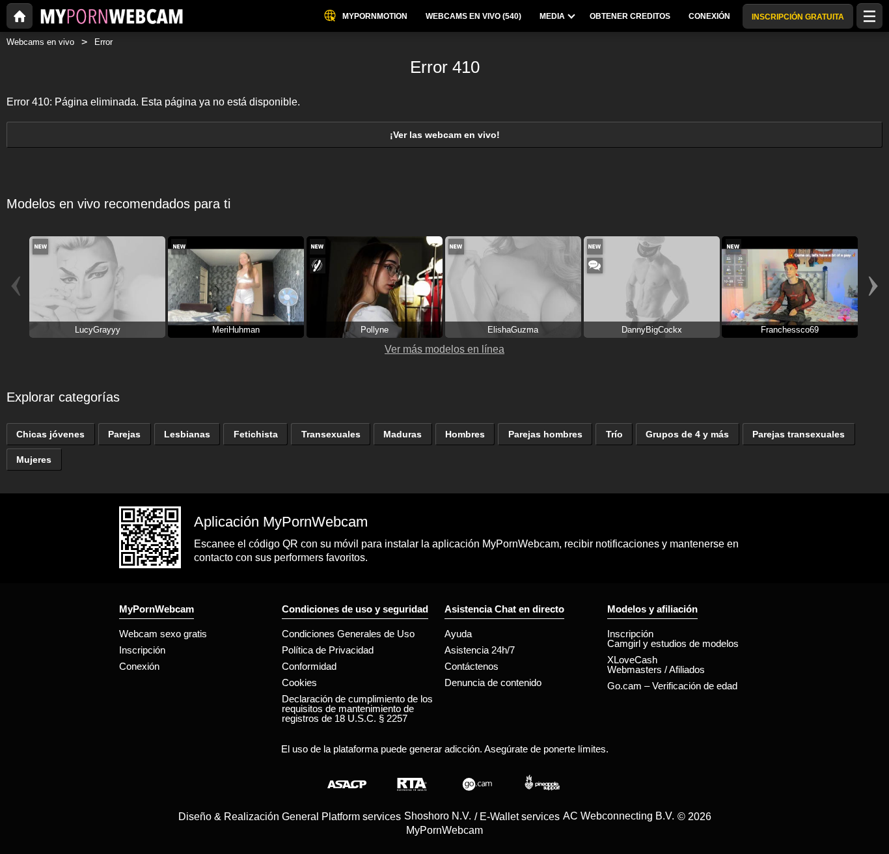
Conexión (139, 666)
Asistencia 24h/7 (479, 649)
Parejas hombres (545, 434)
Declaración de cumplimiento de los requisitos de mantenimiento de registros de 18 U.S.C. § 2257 (357, 708)
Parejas (124, 434)
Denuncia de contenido (492, 682)
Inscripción (142, 649)
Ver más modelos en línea (444, 349)
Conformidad (309, 666)
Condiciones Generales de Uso (348, 633)
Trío (614, 434)
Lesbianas (187, 434)
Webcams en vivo (40, 42)
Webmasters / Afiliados (656, 669)
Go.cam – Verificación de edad (672, 685)
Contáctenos (471, 666)
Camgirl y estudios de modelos (673, 643)
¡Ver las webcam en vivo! (445, 135)
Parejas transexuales (798, 434)
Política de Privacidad (328, 649)
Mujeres (33, 459)
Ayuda (458, 633)
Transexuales (331, 434)
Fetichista (256, 434)
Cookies (299, 682)
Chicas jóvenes (50, 434)
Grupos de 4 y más (687, 434)
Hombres (465, 434)
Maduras (402, 434)
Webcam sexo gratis (163, 633)
